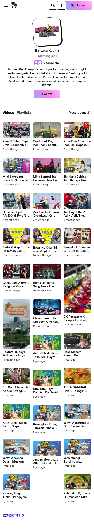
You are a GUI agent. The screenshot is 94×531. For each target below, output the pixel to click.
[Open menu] (6, 5)
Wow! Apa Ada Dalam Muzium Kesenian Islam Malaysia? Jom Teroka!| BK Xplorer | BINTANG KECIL (16, 459)
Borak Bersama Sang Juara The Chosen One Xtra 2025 (45, 284)
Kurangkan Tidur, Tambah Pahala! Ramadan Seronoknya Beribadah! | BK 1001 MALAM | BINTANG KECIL (45, 426)
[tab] (8, 113)
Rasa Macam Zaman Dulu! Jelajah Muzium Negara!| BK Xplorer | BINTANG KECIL (77, 353)
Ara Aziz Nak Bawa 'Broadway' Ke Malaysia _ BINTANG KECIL (46, 213)
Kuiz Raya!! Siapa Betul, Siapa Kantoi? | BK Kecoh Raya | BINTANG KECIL (16, 424)
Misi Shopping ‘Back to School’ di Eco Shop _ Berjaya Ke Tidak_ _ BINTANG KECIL (16, 178)
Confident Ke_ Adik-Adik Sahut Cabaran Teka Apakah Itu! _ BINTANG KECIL (44, 143)
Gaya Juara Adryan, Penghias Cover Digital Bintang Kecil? (16, 284)
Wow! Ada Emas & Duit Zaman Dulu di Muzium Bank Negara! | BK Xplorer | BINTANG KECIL (77, 424)
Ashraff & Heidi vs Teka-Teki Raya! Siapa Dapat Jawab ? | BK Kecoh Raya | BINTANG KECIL (46, 355)
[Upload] (61, 5)
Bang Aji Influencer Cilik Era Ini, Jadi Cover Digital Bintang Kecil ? (77, 249)
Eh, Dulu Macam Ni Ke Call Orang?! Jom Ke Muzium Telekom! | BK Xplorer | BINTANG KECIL (16, 389)
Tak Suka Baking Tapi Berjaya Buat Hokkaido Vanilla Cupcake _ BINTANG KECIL (76, 178)
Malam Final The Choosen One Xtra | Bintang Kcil (46, 320)
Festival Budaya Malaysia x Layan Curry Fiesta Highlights (14, 353)
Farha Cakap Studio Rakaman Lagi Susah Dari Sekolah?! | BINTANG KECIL (16, 249)
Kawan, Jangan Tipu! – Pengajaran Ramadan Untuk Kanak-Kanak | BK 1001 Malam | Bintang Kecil (15, 495)
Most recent (77, 113)
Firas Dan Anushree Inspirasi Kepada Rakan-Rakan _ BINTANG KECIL (77, 143)
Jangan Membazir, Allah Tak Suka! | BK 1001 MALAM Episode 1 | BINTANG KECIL (47, 461)
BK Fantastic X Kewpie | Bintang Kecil (75, 318)
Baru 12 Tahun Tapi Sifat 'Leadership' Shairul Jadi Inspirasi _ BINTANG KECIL (15, 143)
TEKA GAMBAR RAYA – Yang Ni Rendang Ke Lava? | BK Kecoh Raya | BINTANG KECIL (77, 389)
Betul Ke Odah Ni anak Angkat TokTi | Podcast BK (46, 249)
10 (22, 515)
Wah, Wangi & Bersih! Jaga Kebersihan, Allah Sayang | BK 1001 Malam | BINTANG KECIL (76, 459)
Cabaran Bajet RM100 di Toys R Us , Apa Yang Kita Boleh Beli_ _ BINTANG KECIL (16, 213)
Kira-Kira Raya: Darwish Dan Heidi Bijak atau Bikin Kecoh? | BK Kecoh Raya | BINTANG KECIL (46, 390)
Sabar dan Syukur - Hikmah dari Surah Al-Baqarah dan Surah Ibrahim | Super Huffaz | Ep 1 (77, 495)
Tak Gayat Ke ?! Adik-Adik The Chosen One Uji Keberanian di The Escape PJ (76, 213)
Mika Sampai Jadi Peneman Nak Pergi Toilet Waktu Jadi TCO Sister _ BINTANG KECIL (47, 178)
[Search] (53, 5)
